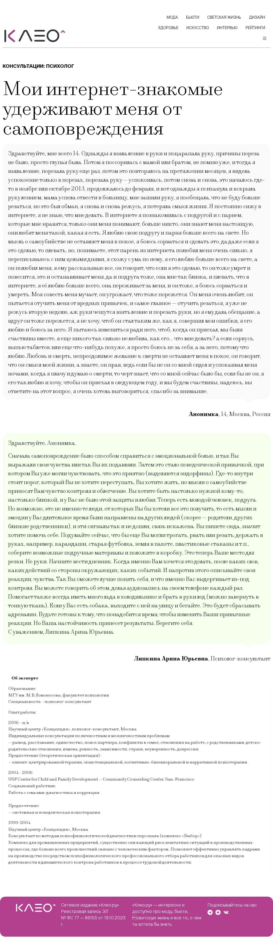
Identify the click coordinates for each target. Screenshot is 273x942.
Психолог (60, 66)
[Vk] (226, 912)
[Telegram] (210, 912)
